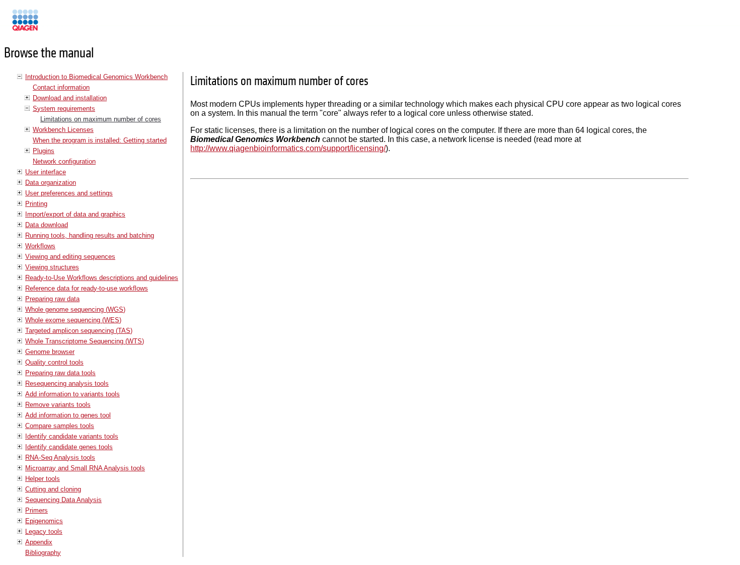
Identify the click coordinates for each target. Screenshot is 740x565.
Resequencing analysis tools (67, 383)
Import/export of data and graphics (75, 214)
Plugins (43, 151)
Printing (36, 203)
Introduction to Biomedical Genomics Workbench (96, 77)
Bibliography (43, 552)
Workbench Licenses (63, 129)
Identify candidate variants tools (71, 436)
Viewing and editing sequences (70, 256)
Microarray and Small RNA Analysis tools (85, 468)
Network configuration (64, 161)
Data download (46, 225)
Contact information (61, 87)
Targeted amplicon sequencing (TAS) (78, 330)
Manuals (52, 24)
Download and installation (70, 98)
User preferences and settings (69, 193)
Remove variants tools (58, 404)
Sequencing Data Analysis (63, 500)
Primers (36, 510)
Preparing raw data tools (60, 373)
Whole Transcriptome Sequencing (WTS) (84, 341)
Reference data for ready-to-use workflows (86, 288)
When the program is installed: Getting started (100, 140)
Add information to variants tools (72, 394)
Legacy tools (43, 531)
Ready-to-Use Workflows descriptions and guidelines (101, 277)
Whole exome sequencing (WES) (73, 320)
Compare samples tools (59, 426)
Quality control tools (54, 362)
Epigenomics (44, 521)
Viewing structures (52, 267)
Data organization (50, 182)
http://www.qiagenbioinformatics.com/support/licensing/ (288, 148)
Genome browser (50, 352)
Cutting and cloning (53, 489)
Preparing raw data (52, 299)
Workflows (40, 246)
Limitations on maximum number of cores (100, 119)
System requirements (64, 108)
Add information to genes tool (68, 415)
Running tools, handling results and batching (89, 235)
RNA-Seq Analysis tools (60, 457)
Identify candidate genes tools (69, 447)
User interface (45, 172)
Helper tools (42, 478)
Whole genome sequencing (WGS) (75, 309)
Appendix (38, 542)
